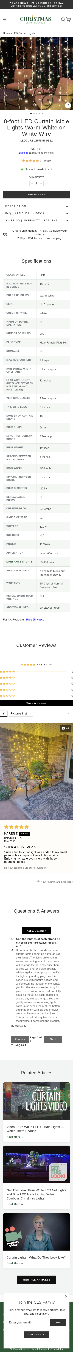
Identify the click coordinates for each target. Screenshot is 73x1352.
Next (53, 1039)
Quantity (36, 177)
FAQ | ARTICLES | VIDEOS (24, 213)
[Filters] (3, 714)
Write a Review (36, 703)
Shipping (23, 152)
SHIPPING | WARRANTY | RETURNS (31, 220)
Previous (20, 1039)
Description (15, 206)
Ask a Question (36, 930)
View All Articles (37, 1279)
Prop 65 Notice (35, 619)
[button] (30, 160)
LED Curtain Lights (24, 33)
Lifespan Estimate (19, 561)
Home (6, 33)
